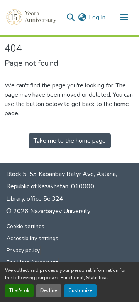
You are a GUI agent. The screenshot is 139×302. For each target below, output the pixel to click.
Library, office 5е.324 (34, 199)
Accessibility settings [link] (32, 238)
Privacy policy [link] (23, 250)
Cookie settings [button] (25, 226)
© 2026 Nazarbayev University (48, 211)
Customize (80, 290)
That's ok (19, 290)
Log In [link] (97, 17)
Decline (48, 290)
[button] (32, 17)
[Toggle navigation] (124, 17)
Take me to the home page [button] (70, 140)
